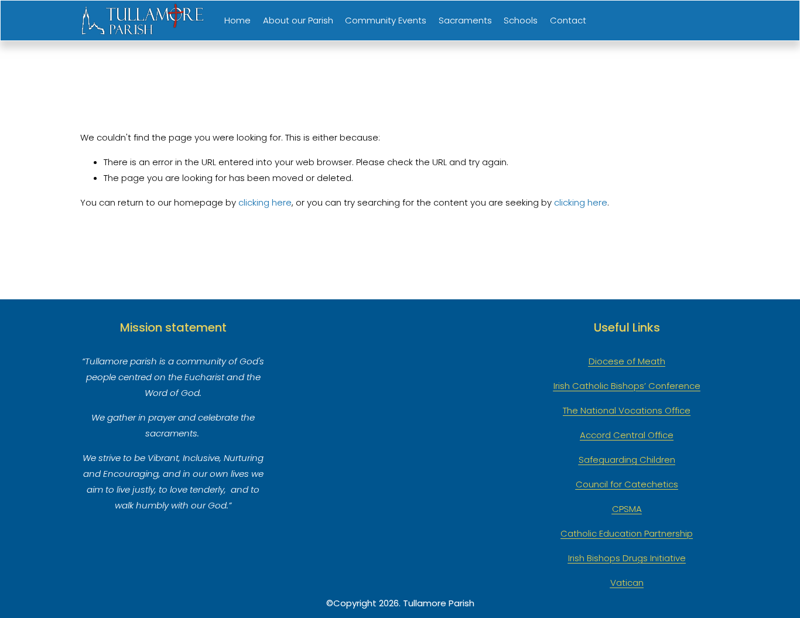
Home (237, 20)
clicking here (265, 202)
